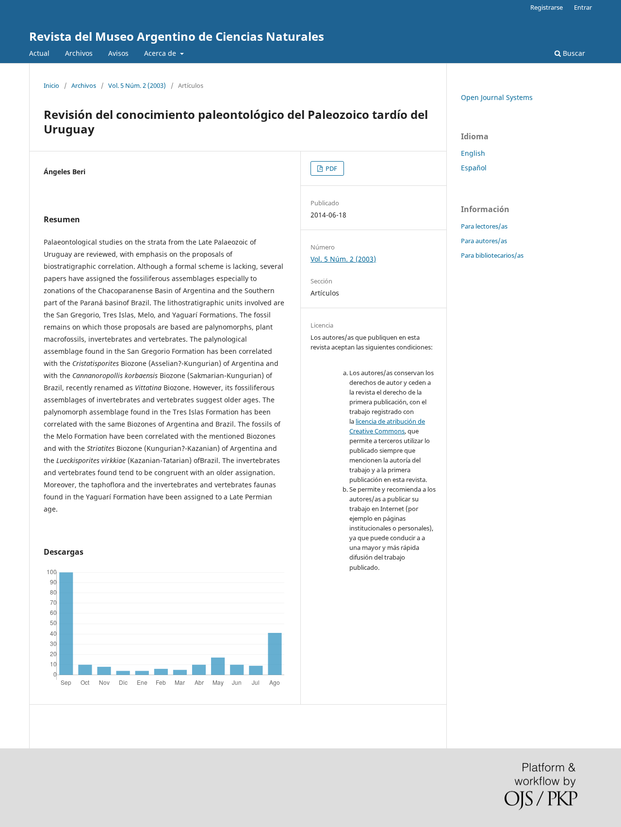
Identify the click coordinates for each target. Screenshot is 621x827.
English (473, 153)
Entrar (583, 7)
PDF (330, 168)
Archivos (79, 53)
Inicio (51, 85)
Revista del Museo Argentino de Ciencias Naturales (176, 36)
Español (474, 167)
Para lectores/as (484, 226)
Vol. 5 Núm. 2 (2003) (137, 85)
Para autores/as (484, 240)
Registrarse (546, 7)
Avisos (118, 53)
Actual (39, 53)
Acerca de (161, 53)
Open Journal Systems (497, 97)
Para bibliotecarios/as (492, 255)
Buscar (573, 53)
